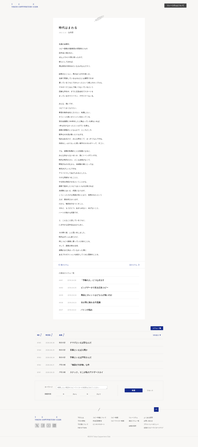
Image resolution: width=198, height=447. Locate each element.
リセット (150, 390)
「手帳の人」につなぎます (92, 280)
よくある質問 (148, 417)
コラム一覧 (157, 328)
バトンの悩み (86, 310)
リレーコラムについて (175, 5)
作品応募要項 (97, 421)
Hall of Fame (82, 428)
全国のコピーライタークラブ (153, 428)
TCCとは (81, 417)
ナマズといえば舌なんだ (80, 343)
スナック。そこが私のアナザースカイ (86, 372)
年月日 (48, 335)
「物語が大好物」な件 (79, 365)
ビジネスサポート (99, 424)
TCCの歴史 (81, 421)
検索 (133, 390)
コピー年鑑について (99, 417)
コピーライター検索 (117, 421)
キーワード (49, 387)
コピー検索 (114, 417)
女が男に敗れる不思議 (90, 302)
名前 (61, 335)
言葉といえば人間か (79, 350)
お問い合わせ (148, 421)
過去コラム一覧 (134, 421)
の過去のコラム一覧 (66, 273)
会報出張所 (132, 426)
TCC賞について (83, 424)
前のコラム (65, 265)
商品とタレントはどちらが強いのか (96, 295)
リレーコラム (133, 417)
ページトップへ (156, 409)
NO (38, 335)
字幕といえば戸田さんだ (80, 357)
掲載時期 (48, 394)
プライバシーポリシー (151, 424)
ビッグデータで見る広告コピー (94, 288)
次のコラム (133, 265)
